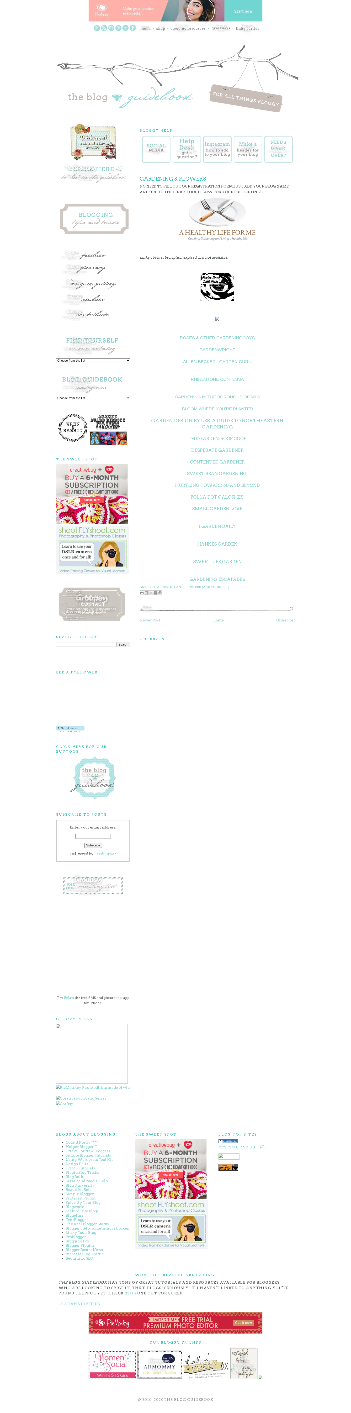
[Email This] (141, 592)
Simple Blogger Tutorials (88, 1155)
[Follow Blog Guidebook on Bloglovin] (70, 731)
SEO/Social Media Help (87, 1181)
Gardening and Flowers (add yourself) (191, 587)
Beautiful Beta (79, 1190)
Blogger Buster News (84, 1250)
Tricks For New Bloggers (88, 1151)
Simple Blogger (80, 1194)
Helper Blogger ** (82, 1147)
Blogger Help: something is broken (98, 1228)
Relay (68, 998)
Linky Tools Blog (81, 1233)
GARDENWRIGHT (217, 349)
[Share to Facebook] (155, 592)
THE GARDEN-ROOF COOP (217, 438)
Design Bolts (77, 1164)
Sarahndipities (80, 1304)
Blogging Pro (77, 1241)
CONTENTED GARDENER (217, 461)
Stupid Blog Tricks (82, 1172)
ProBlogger (76, 1237)
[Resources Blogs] (228, 1142)
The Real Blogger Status (87, 1224)
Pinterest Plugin (81, 1198)
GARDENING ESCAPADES (217, 579)
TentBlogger (77, 1220)
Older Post (285, 620)
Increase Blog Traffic (85, 1254)
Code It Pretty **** (82, 1142)
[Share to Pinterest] (160, 592)
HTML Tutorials (80, 1168)
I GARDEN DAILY (217, 526)
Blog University (80, 1185)
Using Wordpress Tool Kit (89, 1160)
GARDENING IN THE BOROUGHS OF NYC (217, 397)
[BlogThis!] (146, 592)
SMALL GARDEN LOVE (217, 508)
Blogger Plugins (80, 1245)
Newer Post (150, 620)
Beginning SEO (79, 1258)
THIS (130, 1293)
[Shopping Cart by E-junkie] (228, 1169)
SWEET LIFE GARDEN (217, 561)
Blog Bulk (74, 1177)
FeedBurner (105, 854)
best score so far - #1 (241, 1147)
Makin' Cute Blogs (82, 1211)
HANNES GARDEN (217, 544)
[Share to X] (151, 592)
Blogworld (75, 1207)
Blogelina (75, 1215)
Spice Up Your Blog (83, 1202)
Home (218, 620)
